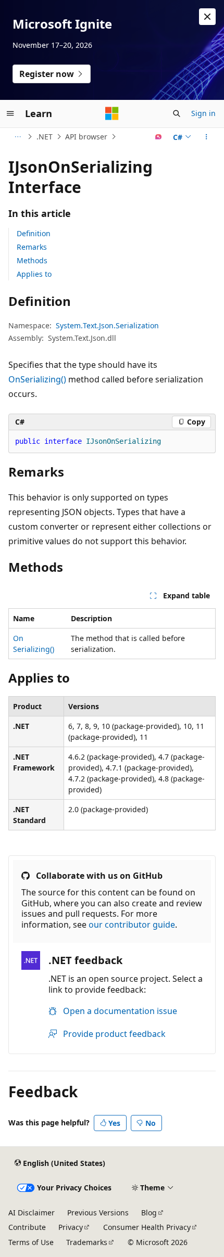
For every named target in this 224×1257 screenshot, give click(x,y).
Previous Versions (98, 1212)
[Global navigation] (10, 113)
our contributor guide (132, 924)
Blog (149, 1212)
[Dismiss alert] (207, 16)
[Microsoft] (112, 113)
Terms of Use (31, 1242)
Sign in (203, 113)
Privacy (70, 1227)
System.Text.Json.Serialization (107, 325)
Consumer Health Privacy (147, 1227)
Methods (32, 260)
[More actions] (206, 137)
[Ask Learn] (158, 137)
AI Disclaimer (31, 1212)
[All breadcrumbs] (17, 137)
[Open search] (176, 113)
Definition (34, 233)
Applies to (34, 274)
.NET (44, 137)
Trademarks (86, 1242)
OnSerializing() (37, 379)
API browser (86, 137)
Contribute (27, 1227)
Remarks (32, 247)
